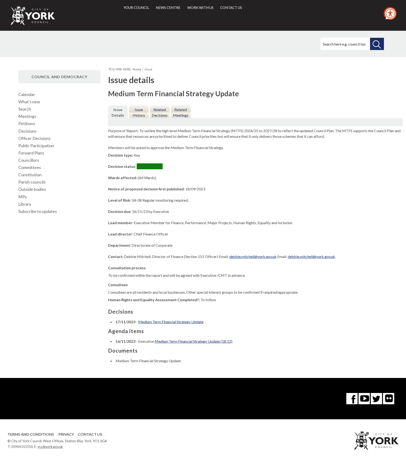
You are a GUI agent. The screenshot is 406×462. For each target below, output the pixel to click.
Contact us (231, 7)
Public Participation (36, 145)
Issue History (139, 112)
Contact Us (90, 434)
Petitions (26, 123)
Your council (136, 7)
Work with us (200, 7)
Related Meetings (180, 112)
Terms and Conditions (31, 434)
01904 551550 (22, 447)
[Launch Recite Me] (390, 13)
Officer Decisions (34, 138)
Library (24, 204)
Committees (29, 167)
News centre (168, 7)
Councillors (28, 160)
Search (24, 109)
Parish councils (32, 182)
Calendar (26, 94)
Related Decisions (160, 112)
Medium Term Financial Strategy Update (170, 322)
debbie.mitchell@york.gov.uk (253, 256)
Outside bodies (32, 189)
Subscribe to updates (37, 211)
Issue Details (118, 112)
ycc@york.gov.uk (50, 447)
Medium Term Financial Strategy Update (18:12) (193, 341)
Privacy (66, 434)
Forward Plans (31, 152)
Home (137, 69)
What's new (29, 101)
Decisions (27, 131)
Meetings (27, 116)
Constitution (30, 174)
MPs (22, 196)
